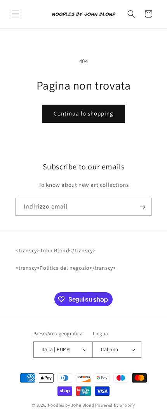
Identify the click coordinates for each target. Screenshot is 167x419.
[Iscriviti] (142, 207)
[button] (15, 13)
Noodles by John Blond (71, 405)
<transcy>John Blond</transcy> (56, 250)
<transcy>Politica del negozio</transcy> (66, 267)
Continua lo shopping (83, 113)
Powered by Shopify (115, 405)
